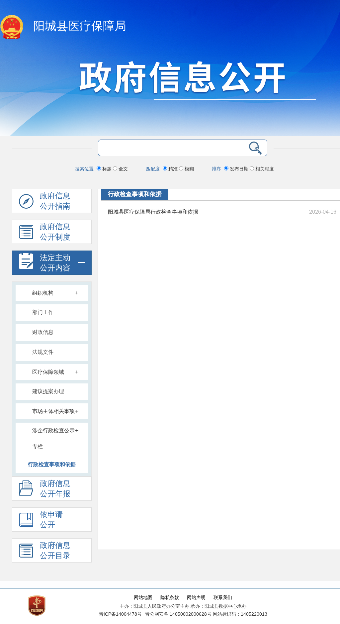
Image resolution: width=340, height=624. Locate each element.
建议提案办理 (48, 391)
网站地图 (143, 597)
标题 (107, 168)
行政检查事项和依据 (52, 464)
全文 (122, 168)
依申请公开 (51, 519)
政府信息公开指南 (55, 201)
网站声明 (196, 597)
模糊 (188, 168)
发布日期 (239, 168)
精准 (173, 168)
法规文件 (42, 352)
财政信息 (42, 332)
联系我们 (222, 597)
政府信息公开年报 (55, 488)
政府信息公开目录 (55, 550)
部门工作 (42, 312)
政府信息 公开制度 (55, 232)
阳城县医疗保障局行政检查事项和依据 (153, 212)
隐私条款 (169, 597)
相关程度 (264, 168)
